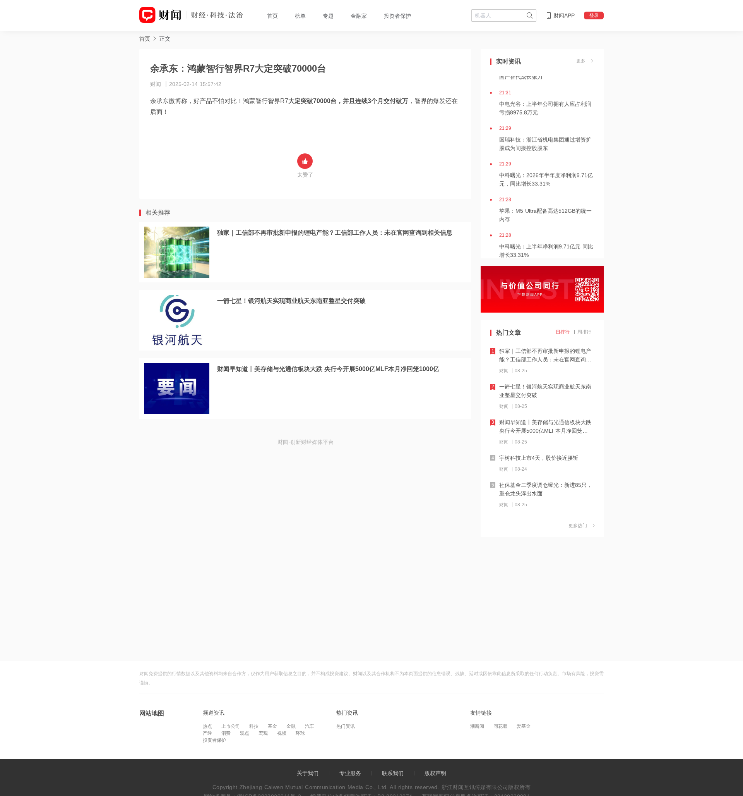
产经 (207, 733)
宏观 (263, 733)
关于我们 (307, 773)
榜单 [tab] (300, 16)
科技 (254, 726)
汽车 (309, 726)
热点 (207, 726)
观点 (244, 733)
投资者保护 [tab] (397, 16)
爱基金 (524, 726)
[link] (144, 38)
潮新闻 (477, 726)
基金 (272, 726)
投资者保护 (214, 740)
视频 (281, 733)
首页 (144, 39)
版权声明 (435, 773)
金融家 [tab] (359, 16)
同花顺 (500, 726)
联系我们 (393, 773)
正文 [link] (165, 38)
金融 (291, 726)
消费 (226, 733)
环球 (300, 733)
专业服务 (350, 773)
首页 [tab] (272, 16)
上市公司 (230, 726)
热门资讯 (345, 726)
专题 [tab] (328, 16)
